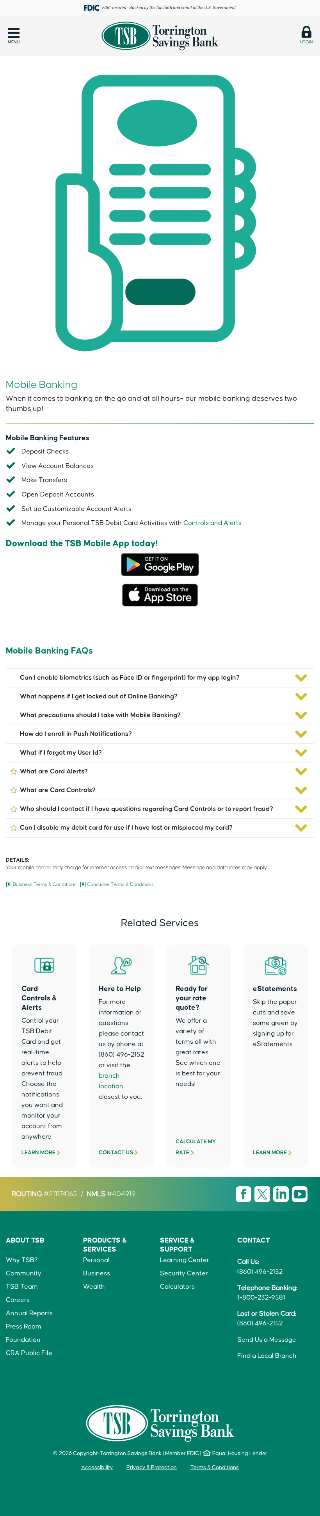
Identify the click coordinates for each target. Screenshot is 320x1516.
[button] (13, 35)
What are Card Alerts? (54, 771)
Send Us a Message (266, 1340)
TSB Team (22, 1287)
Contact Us (116, 1152)
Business (96, 1273)
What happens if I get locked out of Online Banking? (99, 696)
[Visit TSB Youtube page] (299, 1193)
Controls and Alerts (212, 523)
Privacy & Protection (151, 1467)
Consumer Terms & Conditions (120, 884)
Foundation (23, 1340)
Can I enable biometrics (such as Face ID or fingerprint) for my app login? (130, 678)
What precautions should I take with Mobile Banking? (100, 715)
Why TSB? (22, 1260)
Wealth (94, 1287)
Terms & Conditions (214, 1467)
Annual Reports (29, 1313)
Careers (18, 1300)
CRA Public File (29, 1353)
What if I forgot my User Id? (61, 753)
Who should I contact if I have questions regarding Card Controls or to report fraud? (146, 809)
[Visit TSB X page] (263, 1193)
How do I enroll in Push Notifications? (76, 734)
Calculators (177, 1287)
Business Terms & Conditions (44, 884)
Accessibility (97, 1467)
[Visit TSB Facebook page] (244, 1193)
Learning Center (184, 1260)
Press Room (23, 1326)
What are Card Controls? (58, 790)
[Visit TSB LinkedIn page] (281, 1193)
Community (23, 1273)
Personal (96, 1260)
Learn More (38, 1152)
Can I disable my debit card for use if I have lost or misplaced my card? (126, 828)
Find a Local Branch (267, 1356)
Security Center (184, 1273)
